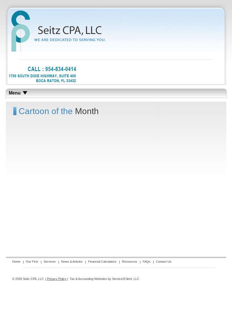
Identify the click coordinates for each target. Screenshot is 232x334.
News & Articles (72, 261)
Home (16, 261)
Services (50, 261)
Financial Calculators (102, 261)
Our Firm (32, 261)
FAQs (147, 261)
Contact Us (163, 261)
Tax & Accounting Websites (89, 279)
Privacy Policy (56, 279)
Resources (129, 261)
